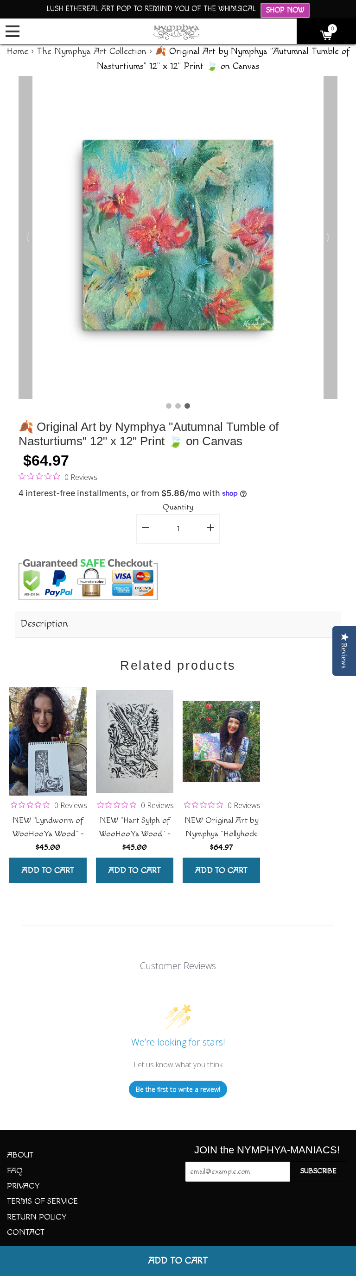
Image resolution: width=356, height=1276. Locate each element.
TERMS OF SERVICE (42, 1201)
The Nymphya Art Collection (91, 51)
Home (17, 51)
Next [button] (330, 237)
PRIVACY (23, 1186)
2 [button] (178, 406)
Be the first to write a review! (178, 1089)
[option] (178, 237)
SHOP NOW (285, 10)
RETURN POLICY (37, 1217)
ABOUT (20, 1155)
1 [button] (169, 406)
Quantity (178, 507)
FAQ (15, 1171)
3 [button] (187, 406)
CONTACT (25, 1232)
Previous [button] (25, 237)
